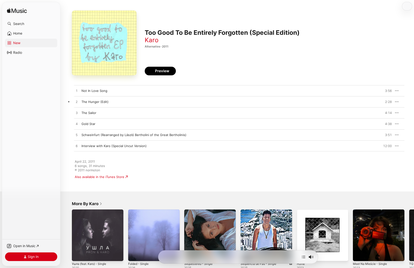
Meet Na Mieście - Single (372, 211)
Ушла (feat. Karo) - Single (91, 211)
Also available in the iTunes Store (99, 177)
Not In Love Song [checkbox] (94, 91)
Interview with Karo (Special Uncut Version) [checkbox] (114, 146)
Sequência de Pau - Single (260, 211)
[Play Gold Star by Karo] (76, 124)
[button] (31, 24)
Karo (152, 40)
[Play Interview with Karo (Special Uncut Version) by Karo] (76, 146)
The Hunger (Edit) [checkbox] (95, 102)
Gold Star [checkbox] (88, 124)
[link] (87, 203)
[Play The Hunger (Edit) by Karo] (76, 102)
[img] (17, 11)
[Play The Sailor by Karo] (76, 113)
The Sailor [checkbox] (88, 113)
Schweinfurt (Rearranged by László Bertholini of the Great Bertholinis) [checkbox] (133, 135)
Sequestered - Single (200, 211)
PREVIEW (386, 90)
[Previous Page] (67, 235)
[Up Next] (303, 257)
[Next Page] (409, 235)
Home (301, 211)
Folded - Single (139, 211)
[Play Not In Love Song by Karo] (76, 91)
